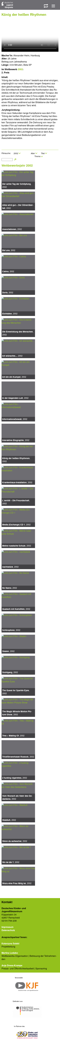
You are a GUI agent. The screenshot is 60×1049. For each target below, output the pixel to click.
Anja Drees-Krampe (12, 965)
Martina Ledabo (10, 952)
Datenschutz (8, 930)
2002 (20, 69)
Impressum (7, 927)
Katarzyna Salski (10, 943)
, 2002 (16, 185)
